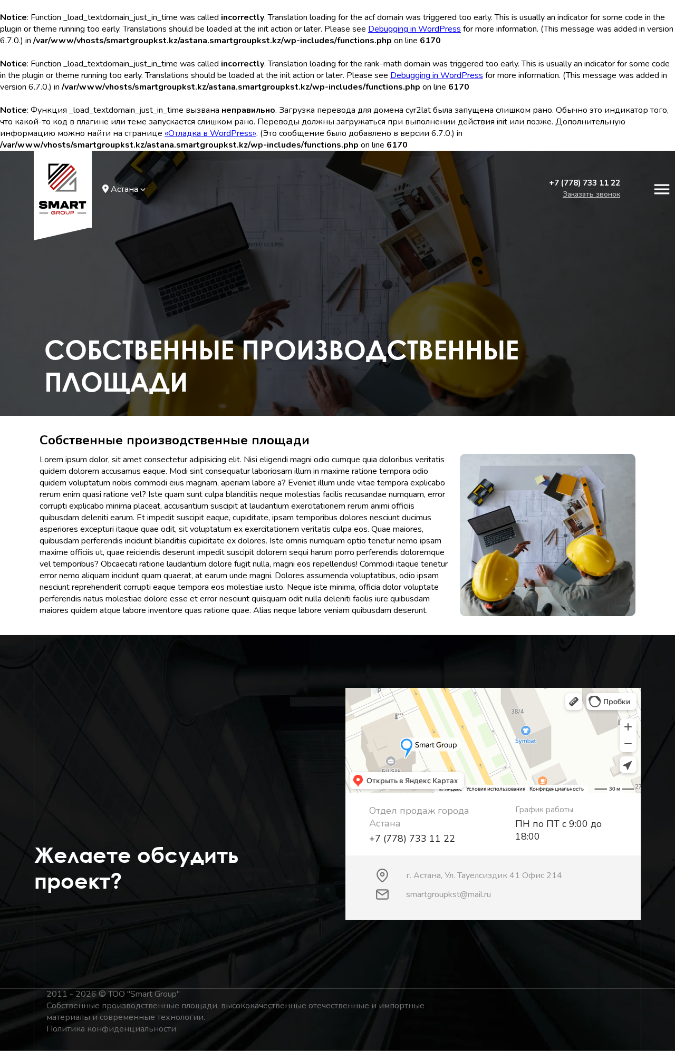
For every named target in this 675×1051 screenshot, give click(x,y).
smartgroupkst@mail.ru (448, 894)
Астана (124, 189)
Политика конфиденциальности (111, 1029)
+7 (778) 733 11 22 (584, 183)
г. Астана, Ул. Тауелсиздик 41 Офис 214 (484, 875)
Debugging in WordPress (414, 29)
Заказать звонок (591, 194)
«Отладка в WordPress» (210, 133)
